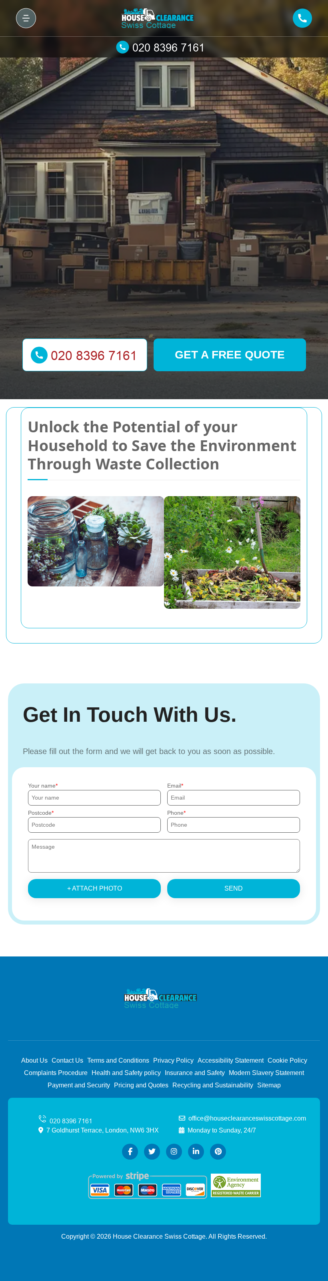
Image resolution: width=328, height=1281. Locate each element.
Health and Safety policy (126, 1072)
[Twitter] (152, 1152)
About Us (34, 1060)
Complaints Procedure (56, 1072)
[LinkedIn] (196, 1152)
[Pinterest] (218, 1152)
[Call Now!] (164, 47)
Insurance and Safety (195, 1072)
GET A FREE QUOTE (230, 354)
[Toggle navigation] (26, 18)
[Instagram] (174, 1152)
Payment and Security (79, 1085)
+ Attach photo (94, 888)
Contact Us (67, 1060)
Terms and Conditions (118, 1060)
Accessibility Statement (231, 1060)
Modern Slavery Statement (266, 1072)
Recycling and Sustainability (212, 1085)
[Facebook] (130, 1152)
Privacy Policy (173, 1060)
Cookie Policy (287, 1060)
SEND (233, 888)
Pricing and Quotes (141, 1085)
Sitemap (269, 1085)
